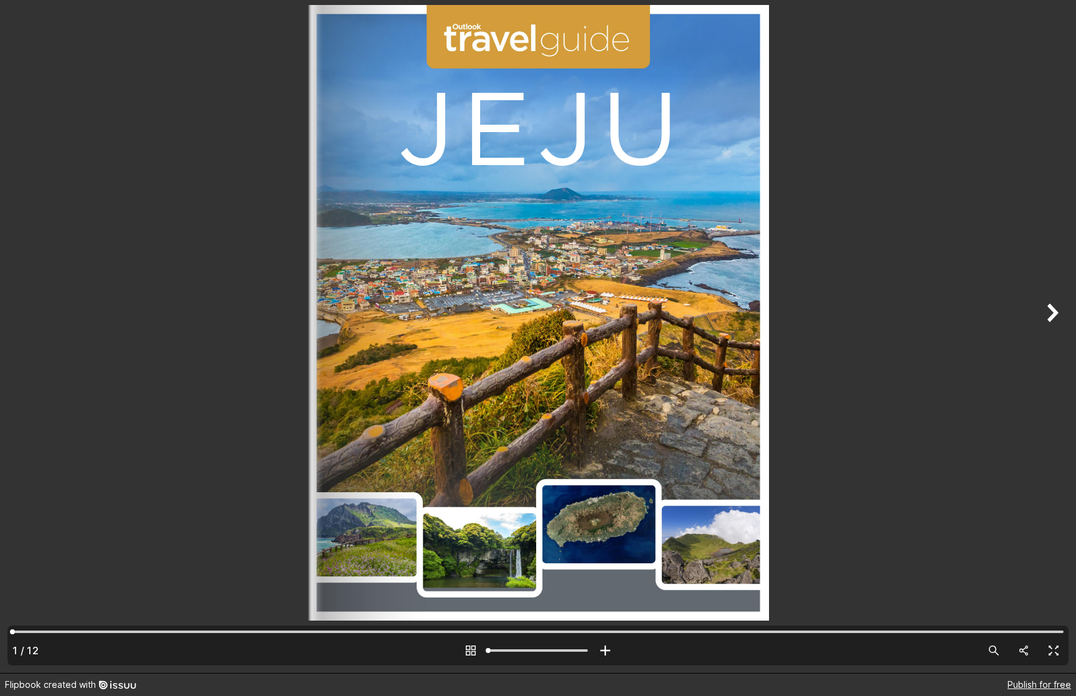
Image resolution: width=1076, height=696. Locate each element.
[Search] (993, 650)
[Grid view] (470, 650)
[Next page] (1051, 336)
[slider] (538, 650)
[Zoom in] (605, 650)
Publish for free (1039, 684)
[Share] (1023, 650)
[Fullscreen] (1053, 650)
